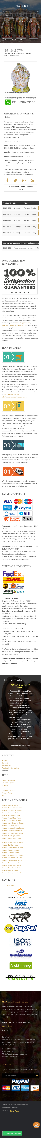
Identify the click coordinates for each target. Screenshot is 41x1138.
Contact (5, 763)
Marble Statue (16, 50)
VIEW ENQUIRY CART (29, 21)
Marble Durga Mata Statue (11, 818)
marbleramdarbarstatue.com (10, 1107)
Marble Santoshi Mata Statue (12, 842)
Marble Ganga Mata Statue (12, 838)
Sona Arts (10, 885)
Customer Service (8, 790)
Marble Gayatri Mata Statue (12, 831)
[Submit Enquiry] (37, 1075)
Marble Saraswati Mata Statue (13, 828)
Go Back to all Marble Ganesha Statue (20, 188)
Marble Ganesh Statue (10, 805)
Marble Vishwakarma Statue (12, 860)
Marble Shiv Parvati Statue (11, 813)
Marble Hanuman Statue (11, 815)
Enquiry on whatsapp (13, 1133)
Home (6, 50)
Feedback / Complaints (10, 768)
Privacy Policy (7, 793)
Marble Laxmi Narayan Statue (13, 823)
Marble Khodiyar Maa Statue (12, 847)
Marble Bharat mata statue (11, 865)
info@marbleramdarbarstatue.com (14, 325)
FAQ (3, 795)
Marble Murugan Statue (10, 850)
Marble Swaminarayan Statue (12, 858)
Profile (4, 760)
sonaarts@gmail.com (22, 323)
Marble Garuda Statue (10, 870)
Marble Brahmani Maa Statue (12, 833)
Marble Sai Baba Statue (10, 853)
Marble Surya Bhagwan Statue (13, 855)
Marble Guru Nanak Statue (11, 868)
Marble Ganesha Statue (13, 52)
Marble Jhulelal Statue (10, 845)
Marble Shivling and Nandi (11, 873)
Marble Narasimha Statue (11, 863)
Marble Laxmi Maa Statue (11, 820)
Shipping (5, 785)
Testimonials (6, 765)
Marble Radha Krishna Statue (12, 808)
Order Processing (8, 780)
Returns (5, 788)
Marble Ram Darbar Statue (12, 810)
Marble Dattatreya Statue (11, 836)
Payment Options (8, 783)
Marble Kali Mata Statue (10, 825)
